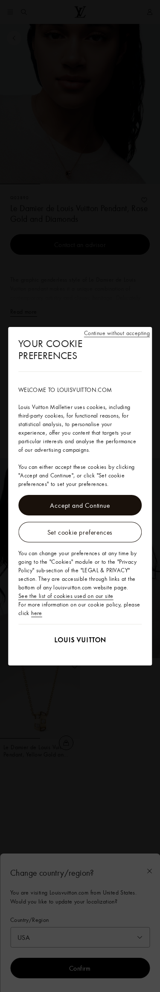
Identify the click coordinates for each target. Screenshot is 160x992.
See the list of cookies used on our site (65, 596)
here (36, 613)
